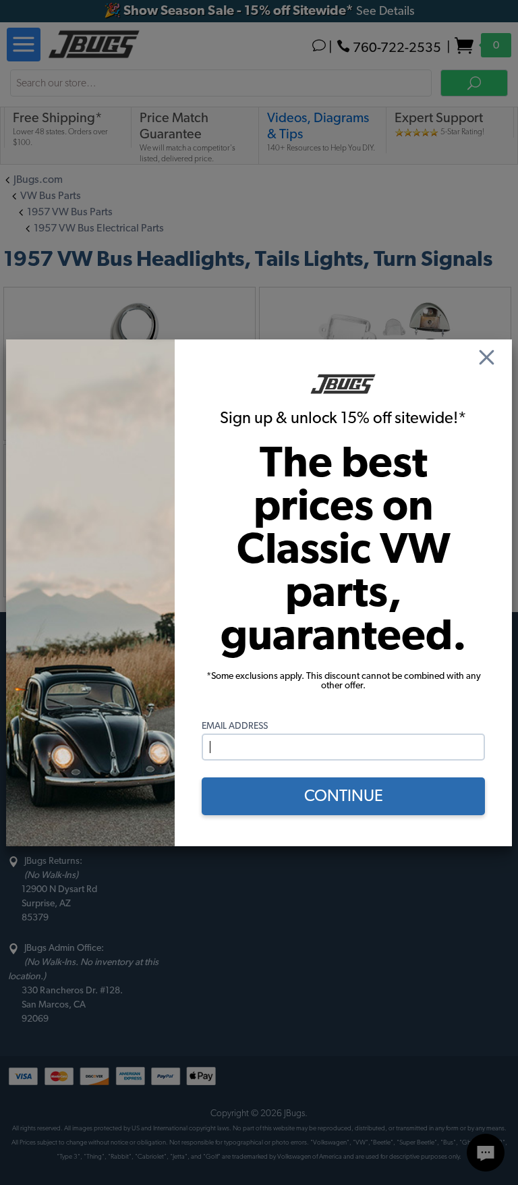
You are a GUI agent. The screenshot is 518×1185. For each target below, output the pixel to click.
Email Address (235, 726)
